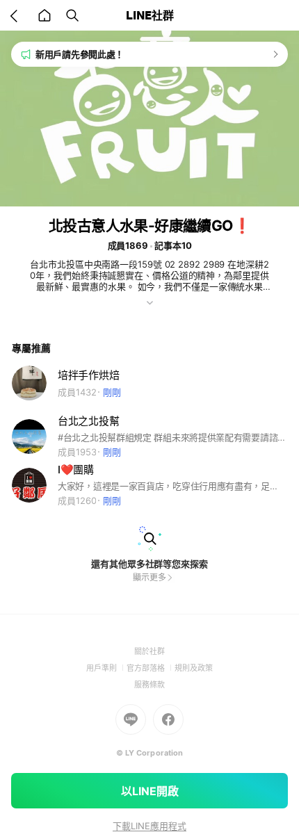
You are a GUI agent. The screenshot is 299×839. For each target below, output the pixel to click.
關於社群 (149, 651)
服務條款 (149, 685)
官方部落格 (151, 668)
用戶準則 (106, 668)
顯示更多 (149, 577)
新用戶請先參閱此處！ (79, 54)
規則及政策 (194, 668)
